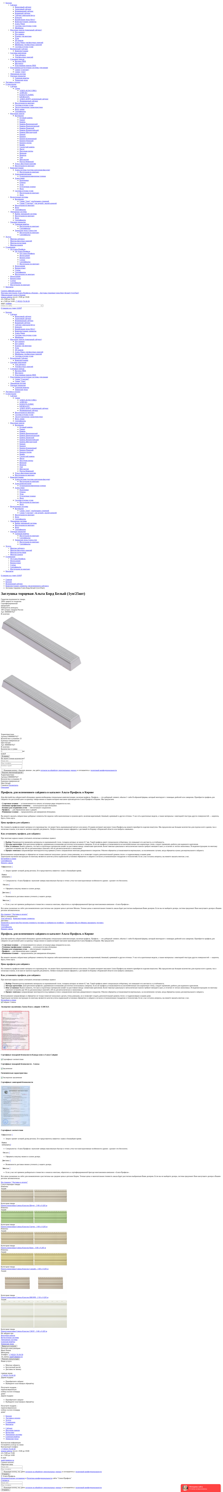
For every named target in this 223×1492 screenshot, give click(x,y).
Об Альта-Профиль (17, 249)
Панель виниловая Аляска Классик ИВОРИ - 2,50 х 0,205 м (24, 1297)
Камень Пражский (27, 128)
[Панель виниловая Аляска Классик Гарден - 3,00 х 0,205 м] (34, 1222)
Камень (22, 122)
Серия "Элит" (20, 72)
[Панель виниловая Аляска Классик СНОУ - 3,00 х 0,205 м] (34, 1327)
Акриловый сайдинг (23, 9)
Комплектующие (21, 51)
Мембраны (19, 28)
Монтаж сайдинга (17, 239)
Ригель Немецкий (27, 162)
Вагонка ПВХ (20, 61)
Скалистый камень (27, 147)
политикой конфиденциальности (104, 770)
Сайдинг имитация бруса (25, 15)
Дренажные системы (18, 212)
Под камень (19, 34)
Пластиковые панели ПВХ (25, 65)
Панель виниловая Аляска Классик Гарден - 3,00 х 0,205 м (24, 1227)
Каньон (22, 134)
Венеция (23, 153)
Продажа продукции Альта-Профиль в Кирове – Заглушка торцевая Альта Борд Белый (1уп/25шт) (40, 293)
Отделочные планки (28, 187)
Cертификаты (25, 262)
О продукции (11, 84)
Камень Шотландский (28, 132)
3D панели (19, 40)
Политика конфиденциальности (39, 1478)
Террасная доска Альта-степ (26, 230)
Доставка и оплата (13, 82)
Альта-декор (20, 178)
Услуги (8, 237)
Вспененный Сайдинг (19, 49)
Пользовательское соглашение (13, 1478)
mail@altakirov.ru (16, 1357)
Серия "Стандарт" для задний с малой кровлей (38, 203)
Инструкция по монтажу (24, 103)
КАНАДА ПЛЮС (27, 95)
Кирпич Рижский (26, 141)
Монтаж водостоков (18, 243)
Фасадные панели (17, 114)
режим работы (6, 297)
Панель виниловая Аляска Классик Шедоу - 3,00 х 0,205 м (24, 1205)
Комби (22, 145)
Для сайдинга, (6, 918)
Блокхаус (18, 17)
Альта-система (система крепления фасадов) (32, 170)
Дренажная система (18, 74)
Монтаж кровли (16, 245)
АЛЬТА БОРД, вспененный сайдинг (34, 99)
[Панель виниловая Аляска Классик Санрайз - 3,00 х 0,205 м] (34, 1265)
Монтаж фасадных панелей (21, 241)
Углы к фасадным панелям (25, 164)
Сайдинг (13, 5)
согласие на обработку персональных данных (58, 770)
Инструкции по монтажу (29, 264)
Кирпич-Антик (26, 143)
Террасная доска (21, 80)
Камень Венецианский (29, 124)
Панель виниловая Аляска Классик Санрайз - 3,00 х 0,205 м (24, 1269)
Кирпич (23, 136)
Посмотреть (13, 785)
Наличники (24, 180)
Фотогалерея (25, 256)
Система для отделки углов (25, 26)
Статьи (22, 260)
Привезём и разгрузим (33, 923)
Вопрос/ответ (25, 258)
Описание (5, 787)
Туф (21, 157)
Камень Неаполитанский (29, 126)
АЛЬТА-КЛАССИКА (28, 91)
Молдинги (19, 63)
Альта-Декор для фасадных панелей (29, 43)
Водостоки (10, 1432)
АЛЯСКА (23, 93)
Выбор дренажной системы (26, 214)
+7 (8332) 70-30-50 (22, 301)
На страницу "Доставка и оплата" (14, 914)
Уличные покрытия (18, 76)
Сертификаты (20, 111)
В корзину (5, 756)
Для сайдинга (20, 55)
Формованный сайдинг (24, 11)
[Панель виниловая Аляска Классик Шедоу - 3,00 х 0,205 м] (34, 1201)
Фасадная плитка (26, 151)
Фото (22, 189)
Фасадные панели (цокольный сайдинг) (26, 30)
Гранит (22, 120)
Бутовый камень (26, 118)
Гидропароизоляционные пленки (33, 176)
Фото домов (19, 109)
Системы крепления (18, 53)
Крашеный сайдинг (22, 13)
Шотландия (24, 159)
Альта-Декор (20, 24)
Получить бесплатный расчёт (12, 772)
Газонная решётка (22, 224)
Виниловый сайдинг (23, 7)
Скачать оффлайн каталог (11, 291)
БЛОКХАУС (25, 97)
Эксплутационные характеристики (29, 107)
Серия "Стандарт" (22, 70)
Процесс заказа (7, 863)
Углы (17, 38)
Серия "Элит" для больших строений (34, 201)
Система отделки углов (24, 47)
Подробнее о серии (8, 859)
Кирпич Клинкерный (28, 139)
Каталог (9, 3)
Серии (17, 88)
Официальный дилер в (13, 295)
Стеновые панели (17, 59)
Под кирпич (20, 32)
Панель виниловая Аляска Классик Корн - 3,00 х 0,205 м (23, 1248)
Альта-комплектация (23, 174)
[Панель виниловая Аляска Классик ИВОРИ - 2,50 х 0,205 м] (34, 1293)
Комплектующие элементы (25, 22)
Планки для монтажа (23, 36)
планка (9, 303)
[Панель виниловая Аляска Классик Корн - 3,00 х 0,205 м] (34, 1244)
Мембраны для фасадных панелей (28, 45)
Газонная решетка (22, 78)
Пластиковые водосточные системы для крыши (29, 68)
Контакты (9, 287)
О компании (10, 247)
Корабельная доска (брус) (25, 20)
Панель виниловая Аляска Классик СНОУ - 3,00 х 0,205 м (24, 1331)
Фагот (22, 149)
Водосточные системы (19, 197)
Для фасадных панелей (24, 57)
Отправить (5, 1474)
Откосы (23, 182)
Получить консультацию (10, 1359)
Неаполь (23, 155)
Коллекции (19, 116)
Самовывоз (85, 923)
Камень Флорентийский (29, 130)
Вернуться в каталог (9, 1346)
